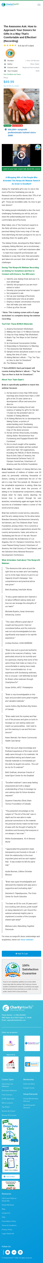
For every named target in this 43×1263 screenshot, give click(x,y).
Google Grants (28, 1088)
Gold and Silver (29, 1084)
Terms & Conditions (9, 1225)
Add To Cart (22, 954)
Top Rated (6, 1107)
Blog (3, 1209)
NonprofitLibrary (8, 1205)
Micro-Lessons (7, 1103)
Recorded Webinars (9, 1090)
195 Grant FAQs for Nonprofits (9, 1199)
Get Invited (10, 1177)
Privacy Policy (7, 1229)
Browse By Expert (8, 1111)
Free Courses (7, 1095)
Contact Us (6, 1213)
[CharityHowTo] (10, 4)
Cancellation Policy (9, 1221)
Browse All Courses (9, 1115)
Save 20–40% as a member (11, 86)
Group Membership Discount (30, 1100)
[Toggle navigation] (39, 4)
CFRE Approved (8, 1099)
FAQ (3, 1217)
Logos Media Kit (8, 1234)
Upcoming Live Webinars (7, 1085)
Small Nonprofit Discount (29, 1106)
